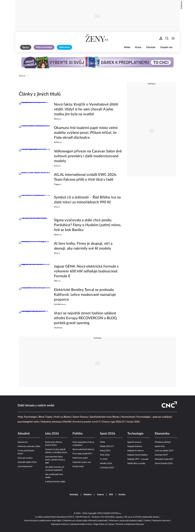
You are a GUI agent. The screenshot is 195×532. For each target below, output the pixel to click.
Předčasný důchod (162, 442)
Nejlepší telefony (134, 446)
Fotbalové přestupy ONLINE (56, 422)
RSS (111, 495)
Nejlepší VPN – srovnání (137, 459)
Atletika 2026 (106, 463)
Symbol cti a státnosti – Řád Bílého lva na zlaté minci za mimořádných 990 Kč (87, 200)
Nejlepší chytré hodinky (137, 455)
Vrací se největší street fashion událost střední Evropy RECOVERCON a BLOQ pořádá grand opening (85, 318)
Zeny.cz (22, 76)
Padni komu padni (80, 458)
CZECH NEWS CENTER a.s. (109, 513)
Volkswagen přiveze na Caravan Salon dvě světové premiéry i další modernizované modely (88, 156)
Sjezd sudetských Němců (83, 449)
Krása (138, 47)
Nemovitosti (128, 417)
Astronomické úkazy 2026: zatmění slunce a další (55, 460)
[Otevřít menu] (173, 38)
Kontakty (74, 495)
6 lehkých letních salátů (55, 482)
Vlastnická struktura (59, 524)
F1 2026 (104, 459)
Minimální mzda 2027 (164, 459)
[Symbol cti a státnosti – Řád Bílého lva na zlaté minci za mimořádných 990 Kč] (35, 204)
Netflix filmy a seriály (136, 463)
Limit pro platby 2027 (164, 451)
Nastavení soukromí (161, 521)
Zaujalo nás (166, 47)
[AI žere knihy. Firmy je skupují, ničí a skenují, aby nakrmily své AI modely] (35, 250)
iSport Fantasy (80, 417)
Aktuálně (24, 433)
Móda (127, 47)
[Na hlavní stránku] (97, 38)
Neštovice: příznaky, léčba (29, 446)
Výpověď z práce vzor (82, 462)
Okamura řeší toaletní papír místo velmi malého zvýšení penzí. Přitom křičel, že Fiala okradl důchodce (86, 132)
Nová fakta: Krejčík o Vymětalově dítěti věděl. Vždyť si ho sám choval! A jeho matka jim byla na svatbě (86, 109)
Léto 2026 (52, 433)
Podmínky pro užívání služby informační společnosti (85, 521)
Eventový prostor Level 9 (86, 422)
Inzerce (100, 495)
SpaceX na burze (134, 442)
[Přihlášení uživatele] (161, 38)
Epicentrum (23, 442)
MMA (102, 442)
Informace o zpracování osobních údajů (125, 521)
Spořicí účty (160, 446)
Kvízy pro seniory (25, 458)
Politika (78, 433)
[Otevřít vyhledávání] (167, 38)
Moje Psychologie (27, 417)
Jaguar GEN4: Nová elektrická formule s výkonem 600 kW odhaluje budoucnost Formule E (86, 271)
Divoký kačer (78, 467)
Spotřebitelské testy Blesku (105, 417)
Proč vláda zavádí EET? (82, 454)
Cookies (147, 521)
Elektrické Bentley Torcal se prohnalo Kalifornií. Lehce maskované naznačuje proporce (85, 294)
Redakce (88, 495)
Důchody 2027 (161, 455)
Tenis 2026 (105, 455)
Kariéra (122, 495)
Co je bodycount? (25, 467)
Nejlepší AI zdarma (135, 451)
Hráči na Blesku (62, 417)
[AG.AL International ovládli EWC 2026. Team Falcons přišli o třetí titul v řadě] (35, 181)
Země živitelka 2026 (164, 463)
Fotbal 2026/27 (107, 446)
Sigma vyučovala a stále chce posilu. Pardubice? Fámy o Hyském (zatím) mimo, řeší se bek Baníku (87, 225)
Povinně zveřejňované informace (130, 524)
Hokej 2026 (105, 451)
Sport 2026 (107, 433)
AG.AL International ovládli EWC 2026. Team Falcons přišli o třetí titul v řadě (85, 177)
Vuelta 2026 (133, 422)
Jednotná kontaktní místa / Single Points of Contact (92, 524)
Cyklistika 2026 (107, 468)
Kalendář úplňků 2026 (27, 462)
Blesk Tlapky (45, 417)
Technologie (135, 433)
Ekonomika (162, 433)
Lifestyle (150, 47)
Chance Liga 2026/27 (113, 422)
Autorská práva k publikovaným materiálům (43, 521)
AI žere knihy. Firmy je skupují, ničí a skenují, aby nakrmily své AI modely (83, 246)
